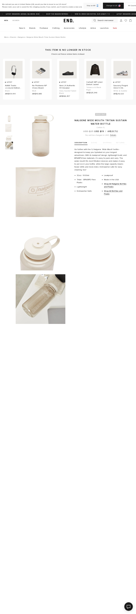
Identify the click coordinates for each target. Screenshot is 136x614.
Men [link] (6, 20)
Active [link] (93, 28)
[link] (68, 20)
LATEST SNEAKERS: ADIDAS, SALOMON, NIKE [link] (21, 14)
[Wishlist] (126, 20)
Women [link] (16, 20)
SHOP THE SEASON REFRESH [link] (55, 14)
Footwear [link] (44, 28)
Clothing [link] (56, 28)
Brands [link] (32, 28)
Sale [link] (115, 28)
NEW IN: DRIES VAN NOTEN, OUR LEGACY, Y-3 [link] (90, 14)
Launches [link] (104, 28)
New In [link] (22, 28)
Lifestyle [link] (82, 28)
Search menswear (105, 20)
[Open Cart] (130, 20)
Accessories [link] (69, 28)
